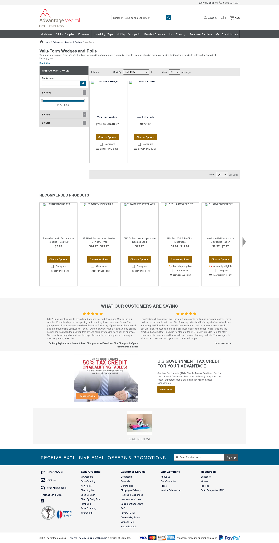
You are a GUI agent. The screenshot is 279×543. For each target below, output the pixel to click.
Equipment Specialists (132, 503)
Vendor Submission (171, 490)
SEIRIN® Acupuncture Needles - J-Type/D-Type (99, 240)
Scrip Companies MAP (212, 490)
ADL (217, 34)
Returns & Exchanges (132, 494)
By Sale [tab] (46, 122)
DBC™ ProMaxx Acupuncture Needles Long (139, 240)
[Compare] (224, 17)
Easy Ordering (88, 481)
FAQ (123, 508)
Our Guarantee (168, 481)
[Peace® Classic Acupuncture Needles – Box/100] (58, 219)
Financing (86, 503)
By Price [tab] (46, 92)
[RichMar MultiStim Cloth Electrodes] (180, 219)
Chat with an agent (56, 487)
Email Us (51, 479)
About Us (165, 476)
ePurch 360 (87, 512)
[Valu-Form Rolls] (145, 97)
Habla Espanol (128, 526)
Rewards (125, 481)
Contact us (126, 476)
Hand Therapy (177, 34)
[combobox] (141, 17)
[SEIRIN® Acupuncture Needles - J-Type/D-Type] (99, 219)
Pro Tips (205, 485)
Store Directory (88, 508)
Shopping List (88, 490)
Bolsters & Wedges (73, 42)
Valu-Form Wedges (107, 117)
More (233, 34)
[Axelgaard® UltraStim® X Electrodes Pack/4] (220, 219)
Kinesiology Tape (103, 34)
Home (48, 42)
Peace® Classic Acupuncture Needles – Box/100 (58, 240)
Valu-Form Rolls (145, 117)
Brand (225, 34)
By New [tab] (46, 114)
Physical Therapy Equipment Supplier (87, 537)
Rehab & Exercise (154, 34)
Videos (204, 481)
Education (206, 476)
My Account (87, 476)
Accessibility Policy (130, 517)
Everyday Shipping (208, 2)
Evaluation (84, 34)
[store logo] (59, 17)
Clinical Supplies (65, 34)
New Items (86, 485)
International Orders (131, 499)
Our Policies (127, 485)
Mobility (121, 34)
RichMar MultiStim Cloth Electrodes (180, 240)
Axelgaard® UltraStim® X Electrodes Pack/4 (220, 240)
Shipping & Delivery (131, 490)
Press (164, 485)
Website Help (127, 521)
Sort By (117, 71)
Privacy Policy (128, 512)
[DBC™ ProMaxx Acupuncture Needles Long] (139, 219)
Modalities (46, 34)
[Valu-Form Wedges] (107, 97)
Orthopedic (134, 34)
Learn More (166, 389)
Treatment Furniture (201, 34)
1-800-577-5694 (231, 2)
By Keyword (48, 78)
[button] (205, 17)
